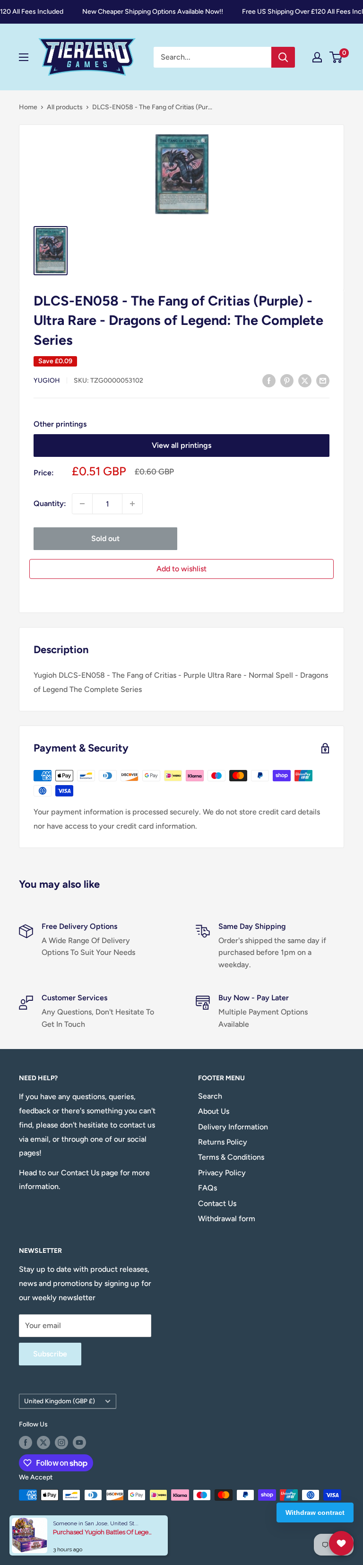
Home (28, 107)
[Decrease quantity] (82, 504)
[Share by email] (322, 380)
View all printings (181, 445)
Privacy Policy (222, 1172)
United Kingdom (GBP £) (59, 1401)
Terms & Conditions (231, 1157)
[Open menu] (23, 57)
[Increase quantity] (132, 504)
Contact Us (217, 1203)
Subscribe (50, 1353)
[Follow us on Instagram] (61, 1442)
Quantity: (50, 503)
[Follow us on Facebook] (25, 1442)
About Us (213, 1111)
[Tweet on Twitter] (304, 380)
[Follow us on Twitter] (43, 1442)
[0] (336, 57)
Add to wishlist (181, 568)
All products (65, 107)
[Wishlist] (341, 1543)
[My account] (317, 57)
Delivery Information (233, 1126)
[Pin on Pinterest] (287, 380)
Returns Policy (222, 1141)
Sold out (105, 538)
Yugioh (47, 380)
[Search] (283, 57)
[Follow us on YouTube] (79, 1442)
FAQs (207, 1187)
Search (210, 1096)
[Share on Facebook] (269, 380)
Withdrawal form (226, 1218)
